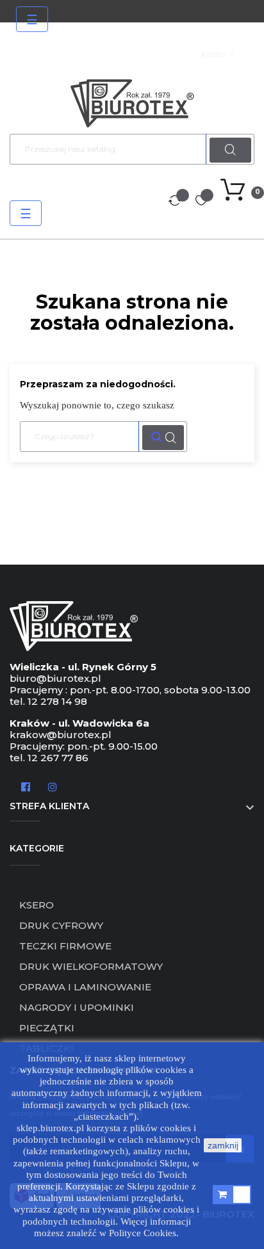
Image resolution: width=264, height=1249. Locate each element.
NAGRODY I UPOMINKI (76, 1007)
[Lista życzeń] (201, 202)
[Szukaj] (163, 437)
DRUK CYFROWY (61, 925)
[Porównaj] (175, 202)
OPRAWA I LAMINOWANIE (85, 987)
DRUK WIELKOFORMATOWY (91, 966)
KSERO (36, 905)
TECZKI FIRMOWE (65, 946)
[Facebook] (25, 786)
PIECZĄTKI (46, 1028)
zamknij (223, 1145)
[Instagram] (52, 786)
